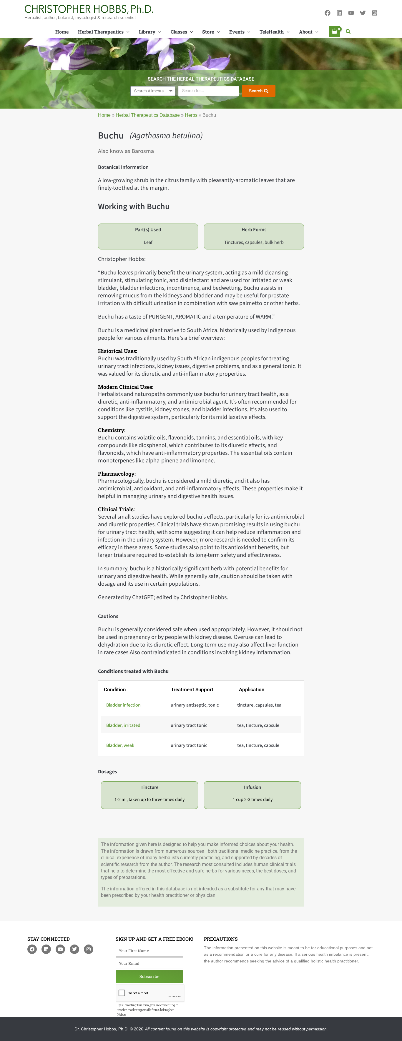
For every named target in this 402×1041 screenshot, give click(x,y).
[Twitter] (363, 13)
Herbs (191, 115)
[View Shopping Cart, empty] (334, 31)
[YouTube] (351, 13)
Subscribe (149, 976)
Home (104, 115)
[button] (348, 32)
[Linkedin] (339, 13)
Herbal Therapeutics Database (148, 115)
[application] (126, 31)
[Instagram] (375, 13)
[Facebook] (327, 13)
